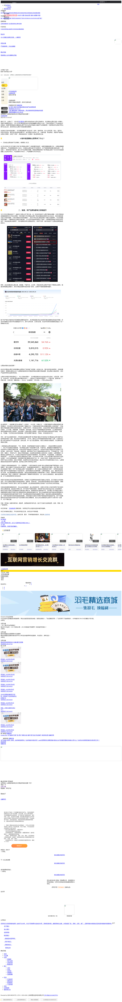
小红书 (19, 15)
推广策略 (3, 18)
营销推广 (10, 972)
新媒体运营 (10, 15)
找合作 (9, 7)
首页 (2, 74)
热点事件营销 (18, 23)
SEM (8, 969)
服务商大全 (7, 989)
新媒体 (9, 959)
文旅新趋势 (4, 569)
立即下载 (3, 786)
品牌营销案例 (4, 23)
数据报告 (21, 29)
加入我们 (6, 929)
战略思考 (51, 735)
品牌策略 (10, 974)
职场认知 (7, 29)
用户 (20, 735)
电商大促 (24, 735)
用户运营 (3, 13)
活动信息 (17, 29)
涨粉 (31, 15)
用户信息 (33, 735)
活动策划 (21, 13)
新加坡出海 (7, 8)
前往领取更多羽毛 (59, 855)
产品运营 (7, 13)
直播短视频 (37, 13)
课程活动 (10, 981)
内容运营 (26, 13)
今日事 (6, 955)
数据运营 (17, 13)
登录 (98, 4)
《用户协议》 (8, 941)
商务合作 (8, 947)
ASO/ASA (30, 18)
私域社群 (12, 13)
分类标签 (6, 988)
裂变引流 (14, 18)
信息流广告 (20, 18)
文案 (23, 15)
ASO (8, 967)
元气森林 (10, 735)
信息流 (9, 971)
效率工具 (12, 29)
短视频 (35, 15)
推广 (5, 966)
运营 (15, 15)
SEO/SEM (25, 18)
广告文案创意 (11, 23)
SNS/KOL (35, 18)
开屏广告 (16, 735)
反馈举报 (6, 932)
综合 (5, 977)
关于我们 (6, 926)
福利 (28, 735)
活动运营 (27, 15)
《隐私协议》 (8, 944)
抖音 (39, 15)
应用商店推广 (8, 18)
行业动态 (3, 29)
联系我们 (6, 935)
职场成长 (10, 982)
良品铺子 (38, 735)
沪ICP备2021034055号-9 (51, 995)
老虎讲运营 (45, 735)
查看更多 (19, 105)
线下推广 (40, 18)
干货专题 (10, 984)
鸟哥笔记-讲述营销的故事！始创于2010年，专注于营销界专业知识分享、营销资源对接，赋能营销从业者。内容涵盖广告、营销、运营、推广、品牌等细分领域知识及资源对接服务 (56, 923)
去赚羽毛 (3, 799)
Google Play (4, 735)
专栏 (5, 986)
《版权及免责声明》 (10, 938)
